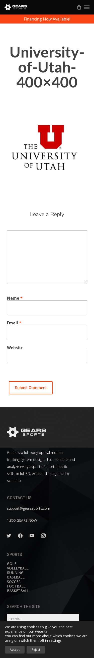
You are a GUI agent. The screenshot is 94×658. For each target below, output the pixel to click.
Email (14, 323)
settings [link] (55, 640)
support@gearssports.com (28, 508)
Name (15, 298)
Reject (36, 649)
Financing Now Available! (47, 19)
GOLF (11, 563)
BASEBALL (16, 577)
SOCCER (14, 581)
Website (15, 347)
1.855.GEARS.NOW (22, 520)
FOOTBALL (16, 586)
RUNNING (15, 572)
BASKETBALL (18, 590)
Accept (15, 649)
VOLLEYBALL (18, 568)
